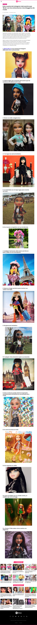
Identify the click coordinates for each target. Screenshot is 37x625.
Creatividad (4, 4)
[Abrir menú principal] (1, 1)
